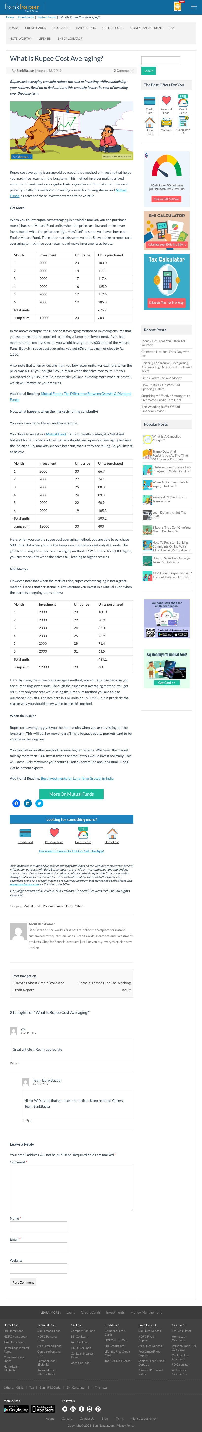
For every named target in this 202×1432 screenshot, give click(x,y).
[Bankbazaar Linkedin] (73, 1409)
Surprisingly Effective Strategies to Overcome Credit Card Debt (165, 398)
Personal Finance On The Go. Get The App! (71, 851)
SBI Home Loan (13, 1331)
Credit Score (112, 28)
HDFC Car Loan (81, 1348)
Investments (26, 17)
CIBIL (19, 1387)
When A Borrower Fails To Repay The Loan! (170, 484)
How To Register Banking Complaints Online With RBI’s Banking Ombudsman (171, 546)
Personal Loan (54, 842)
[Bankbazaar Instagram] (89, 1409)
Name (15, 1218)
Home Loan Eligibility (11, 1368)
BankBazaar (25, 70)
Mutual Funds (47, 17)
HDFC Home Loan (15, 1336)
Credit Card (25, 842)
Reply (14, 1063)
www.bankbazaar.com (24, 884)
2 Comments (123, 70)
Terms (120, 1418)
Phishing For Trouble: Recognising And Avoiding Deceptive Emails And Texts (166, 367)
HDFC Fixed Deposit (146, 1338)
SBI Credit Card (115, 1346)
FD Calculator (181, 1364)
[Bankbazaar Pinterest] (98, 1409)
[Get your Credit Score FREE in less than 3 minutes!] (167, 208)
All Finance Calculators (179, 1372)
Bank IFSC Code (50, 1387)
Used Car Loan (80, 1363)
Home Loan (112, 842)
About (50, 1418)
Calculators (183, 131)
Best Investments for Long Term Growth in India (77, 778)
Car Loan (166, 130)
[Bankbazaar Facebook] (81, 1409)
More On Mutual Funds (71, 794)
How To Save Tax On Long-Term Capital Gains (171, 560)
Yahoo (79, 906)
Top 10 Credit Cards (117, 1361)
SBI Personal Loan (49, 1331)
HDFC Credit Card (116, 1340)
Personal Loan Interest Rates (46, 1372)
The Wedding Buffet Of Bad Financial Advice (160, 409)
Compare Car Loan (83, 1331)
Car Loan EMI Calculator (180, 1357)
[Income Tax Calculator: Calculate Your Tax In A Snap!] (167, 311)
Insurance (60, 28)
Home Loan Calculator (179, 1338)
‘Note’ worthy (20, 38)
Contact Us (87, 1418)
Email (15, 1239)
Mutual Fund (56, 434)
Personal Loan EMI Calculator (184, 1347)
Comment (18, 1162)
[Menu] (194, 6)
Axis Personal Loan (49, 1346)
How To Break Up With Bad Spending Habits (160, 387)
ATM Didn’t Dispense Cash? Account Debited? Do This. (172, 575)
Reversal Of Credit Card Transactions (169, 499)
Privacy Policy (125, 1425)
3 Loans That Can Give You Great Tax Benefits (171, 529)
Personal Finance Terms (58, 906)
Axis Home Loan (14, 1342)
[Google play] (16, 1412)
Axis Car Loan (79, 1342)
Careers (67, 1418)
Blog (105, 1418)
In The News (99, 1387)
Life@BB (45, 38)
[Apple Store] (42, 1412)
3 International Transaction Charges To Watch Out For (171, 469)
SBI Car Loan (79, 1336)
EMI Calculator (70, 38)
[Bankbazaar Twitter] (64, 1409)
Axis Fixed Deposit (150, 1346)
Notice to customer (144, 1418)
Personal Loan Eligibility (46, 1362)
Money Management (146, 28)
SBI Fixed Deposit (149, 1331)
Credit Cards (35, 28)
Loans (13, 28)
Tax (172, 28)
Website (16, 1260)
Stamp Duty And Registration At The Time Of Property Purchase (170, 455)
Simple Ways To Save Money (161, 378)
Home (10, 17)
